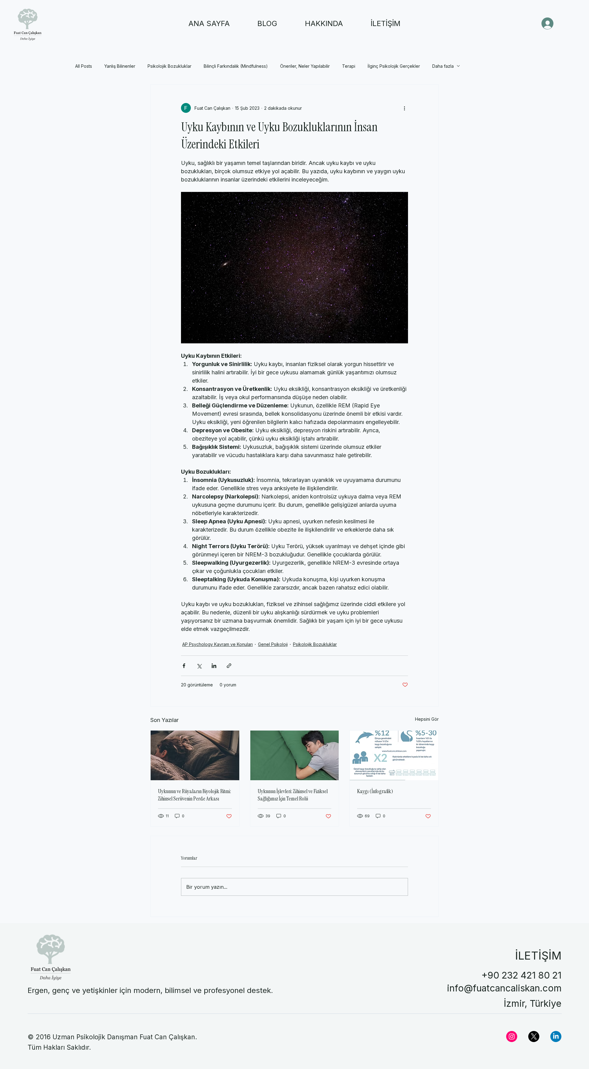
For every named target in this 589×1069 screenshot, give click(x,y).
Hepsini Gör (427, 719)
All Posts (83, 66)
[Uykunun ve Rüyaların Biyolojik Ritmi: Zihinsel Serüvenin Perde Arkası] (195, 755)
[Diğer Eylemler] (404, 108)
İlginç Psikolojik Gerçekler (394, 66)
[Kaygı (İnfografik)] (394, 755)
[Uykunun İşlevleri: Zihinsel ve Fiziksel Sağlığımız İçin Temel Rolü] (294, 755)
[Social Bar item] (511, 1036)
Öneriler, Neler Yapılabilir (305, 66)
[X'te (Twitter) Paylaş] (199, 666)
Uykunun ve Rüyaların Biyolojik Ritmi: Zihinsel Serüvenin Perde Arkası (194, 795)
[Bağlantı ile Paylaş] (229, 666)
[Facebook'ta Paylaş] (184, 666)
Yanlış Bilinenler (119, 66)
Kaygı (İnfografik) (375, 791)
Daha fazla (443, 66)
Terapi (348, 66)
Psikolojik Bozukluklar (169, 66)
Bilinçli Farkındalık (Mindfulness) (236, 66)
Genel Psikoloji (273, 644)
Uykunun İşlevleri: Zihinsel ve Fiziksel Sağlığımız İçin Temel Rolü (293, 795)
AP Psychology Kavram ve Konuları (217, 644)
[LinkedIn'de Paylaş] (214, 666)
